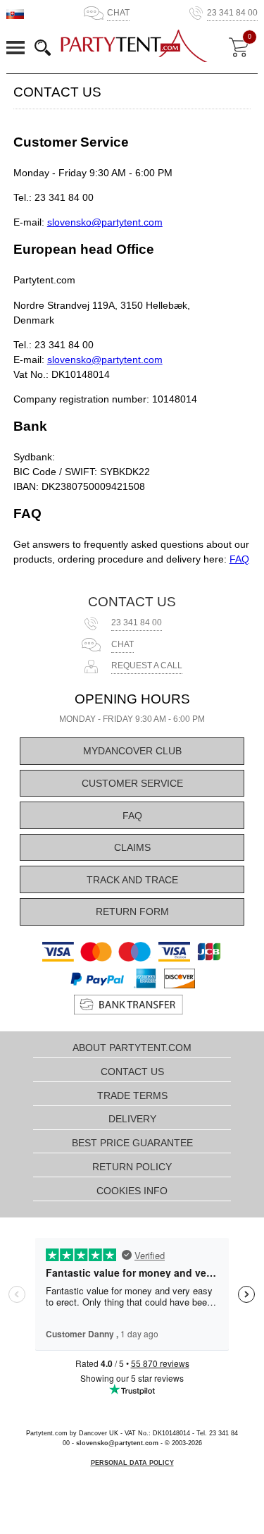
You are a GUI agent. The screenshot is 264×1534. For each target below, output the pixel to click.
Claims (132, 847)
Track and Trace (132, 879)
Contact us (132, 601)
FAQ (239, 559)
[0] (239, 47)
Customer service (132, 783)
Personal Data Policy (132, 1462)
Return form (132, 911)
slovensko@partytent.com (105, 222)
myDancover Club (132, 750)
